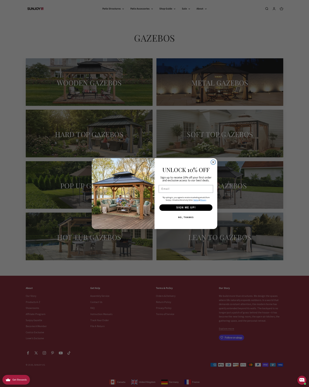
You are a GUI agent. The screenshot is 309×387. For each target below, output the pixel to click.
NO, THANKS (186, 217)
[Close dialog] (213, 162)
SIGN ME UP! (186, 207)
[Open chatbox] (301, 380)
